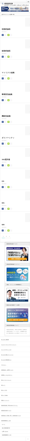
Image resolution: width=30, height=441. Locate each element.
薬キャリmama (4, 395)
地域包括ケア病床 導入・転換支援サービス (11, 415)
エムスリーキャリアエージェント (8, 344)
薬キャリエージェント (6, 380)
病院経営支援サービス (6, 410)
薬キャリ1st (4, 390)
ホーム (3, 424)
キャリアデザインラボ (6, 349)
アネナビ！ (3, 365)
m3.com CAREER (5, 339)
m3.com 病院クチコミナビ (7, 354)
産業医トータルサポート (6, 375)
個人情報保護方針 (6, 428)
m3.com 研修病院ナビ (6, 359)
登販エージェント (5, 400)
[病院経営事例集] (7, 4)
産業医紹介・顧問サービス (7, 370)
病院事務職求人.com (6, 420)
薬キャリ (3, 385)
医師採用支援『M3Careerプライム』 (9, 405)
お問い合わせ (5, 431)
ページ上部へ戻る (28, 439)
